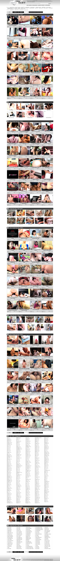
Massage (27, 502)
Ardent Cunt (47, 528)
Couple (17, 452)
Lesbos (37, 545)
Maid (26, 500)
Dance (17, 463)
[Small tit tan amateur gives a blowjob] (47, 95)
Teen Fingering (49, 7)
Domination (18, 474)
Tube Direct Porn (48, 216)
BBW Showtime (28, 538)
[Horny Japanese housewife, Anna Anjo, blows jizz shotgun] (12, 154)
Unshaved (45, 483)
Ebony (17, 478)
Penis (36, 469)
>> (42, 432)
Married (27, 501)
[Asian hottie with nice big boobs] (47, 379)
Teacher (45, 465)
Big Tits (8, 470)
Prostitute (36, 483)
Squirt (45, 451)
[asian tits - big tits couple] (24, 166)
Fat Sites (27, 545)
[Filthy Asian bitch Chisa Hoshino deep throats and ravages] (24, 130)
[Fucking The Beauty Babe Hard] (12, 355)
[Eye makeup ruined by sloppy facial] (47, 367)
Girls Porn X (47, 539)
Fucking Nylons (38, 530)
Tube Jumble (21, 216)
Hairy (26, 460)
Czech (17, 461)
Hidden (27, 464)
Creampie (17, 454)
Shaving (36, 501)
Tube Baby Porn (48, 330)
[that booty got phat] (24, 190)
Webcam (45, 491)
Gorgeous (27, 455)
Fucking (27, 443)
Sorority (45, 445)
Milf (35, 442)
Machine (27, 499)
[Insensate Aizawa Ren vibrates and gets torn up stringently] (24, 391)
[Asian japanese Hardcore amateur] (24, 154)
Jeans (26, 480)
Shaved (36, 500)
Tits (44, 473)
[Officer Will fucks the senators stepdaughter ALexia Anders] (35, 391)
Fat (16, 490)
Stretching (45, 455)
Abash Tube (9, 531)
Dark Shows (48, 514)
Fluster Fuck (39, 323)
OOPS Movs (9, 530)
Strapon (45, 454)
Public (36, 484)
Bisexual (8, 472)
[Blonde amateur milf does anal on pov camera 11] (24, 415)
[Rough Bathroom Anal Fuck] (47, 202)
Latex (26, 490)
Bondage (8, 481)
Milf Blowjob (43, 7)
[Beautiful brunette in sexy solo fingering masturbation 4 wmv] (47, 71)
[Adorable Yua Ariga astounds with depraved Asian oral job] (12, 142)
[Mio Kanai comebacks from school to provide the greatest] (47, 355)
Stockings (45, 453)
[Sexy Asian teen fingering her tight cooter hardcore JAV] (12, 391)
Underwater (46, 481)
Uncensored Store (30, 216)
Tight (45, 471)
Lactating (27, 488)
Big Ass (8, 464)
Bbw (7, 460)
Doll (16, 473)
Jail (26, 478)
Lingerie (27, 497)
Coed (17, 445)
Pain (35, 464)
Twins (45, 478)
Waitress (45, 490)
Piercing (36, 472)
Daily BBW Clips (28, 541)
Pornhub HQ (30, 224)
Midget (36, 441)
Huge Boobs (23, 7)
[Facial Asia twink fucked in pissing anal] (24, 355)
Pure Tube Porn (11, 330)
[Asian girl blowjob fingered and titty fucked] (12, 130)
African (8, 441)
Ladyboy (27, 489)
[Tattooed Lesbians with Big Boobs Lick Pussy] (24, 142)
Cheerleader (9, 502)
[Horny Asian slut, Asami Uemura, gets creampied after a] (47, 427)
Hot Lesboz (37, 536)
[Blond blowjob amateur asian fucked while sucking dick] (12, 427)
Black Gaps (30, 514)
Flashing (17, 501)
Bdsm (8, 461)
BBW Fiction (28, 536)
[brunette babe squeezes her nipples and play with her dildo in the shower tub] (24, 367)
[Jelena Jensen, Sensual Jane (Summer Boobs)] (47, 83)
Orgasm (36, 460)
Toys (45, 474)
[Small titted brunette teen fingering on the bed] (12, 237)
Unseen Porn (21, 117)
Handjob (27, 461)
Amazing (8, 443)
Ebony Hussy (28, 527)
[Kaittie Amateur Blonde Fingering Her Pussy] (24, 249)
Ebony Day (18, 545)
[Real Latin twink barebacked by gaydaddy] (35, 367)
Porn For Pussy (47, 540)
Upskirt (45, 484)
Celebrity (8, 499)
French (27, 442)
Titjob (45, 472)
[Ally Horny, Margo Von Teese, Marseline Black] (24, 202)
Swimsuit (45, 461)
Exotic (17, 483)
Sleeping (45, 442)
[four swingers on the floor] (12, 190)
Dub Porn (27, 540)
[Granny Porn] (47, 343)
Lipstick (27, 498)
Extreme (17, 484)
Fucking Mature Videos (39, 528)
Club (17, 443)
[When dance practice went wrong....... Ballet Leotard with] (35, 83)
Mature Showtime (39, 117)
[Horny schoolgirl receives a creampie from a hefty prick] (12, 343)
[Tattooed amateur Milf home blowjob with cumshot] (47, 166)
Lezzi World (37, 548)
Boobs (8, 482)
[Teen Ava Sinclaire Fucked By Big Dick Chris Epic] (47, 403)
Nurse (36, 453)
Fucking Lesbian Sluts (29, 547)
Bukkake (8, 490)
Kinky (26, 483)
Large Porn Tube (47, 546)
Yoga (45, 500)
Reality (36, 488)
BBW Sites (27, 539)
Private (36, 481)
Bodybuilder (8, 480)
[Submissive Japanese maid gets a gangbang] (47, 190)
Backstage (8, 456)
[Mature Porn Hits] (47, 130)
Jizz (26, 482)
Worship (45, 498)
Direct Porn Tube (47, 548)
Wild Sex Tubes (11, 224)
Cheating (8, 501)
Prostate (36, 482)
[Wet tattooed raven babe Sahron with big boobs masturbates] (35, 343)
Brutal (8, 489)
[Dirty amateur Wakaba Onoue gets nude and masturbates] (12, 379)
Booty (8, 483)
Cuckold (17, 455)
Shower (45, 437)
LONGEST (21, 432)
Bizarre (8, 473)
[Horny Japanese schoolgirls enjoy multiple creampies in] (35, 178)
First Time (17, 497)
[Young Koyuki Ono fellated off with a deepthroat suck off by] (24, 237)
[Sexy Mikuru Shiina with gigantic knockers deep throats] (35, 142)
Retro (36, 490)
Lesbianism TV (38, 538)
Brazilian (8, 484)
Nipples (36, 451)
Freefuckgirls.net (11, 216)
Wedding (45, 492)
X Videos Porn (47, 541)
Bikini (7, 471)
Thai (45, 469)
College (17, 446)
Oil (35, 456)
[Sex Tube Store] (11, 5)
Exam (17, 482)
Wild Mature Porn (47, 537)
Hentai (26, 463)
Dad (16, 462)
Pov (35, 478)
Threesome (46, 470)
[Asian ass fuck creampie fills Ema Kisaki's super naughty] (47, 178)
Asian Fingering (12, 7)
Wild (44, 497)
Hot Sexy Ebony (28, 530)
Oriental (36, 462)
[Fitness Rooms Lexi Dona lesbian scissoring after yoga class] (12, 403)
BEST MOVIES (29, 5)
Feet (17, 491)
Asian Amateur (23, 8)
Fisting (17, 499)
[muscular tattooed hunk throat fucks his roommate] (24, 379)
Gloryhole (27, 454)
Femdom (17, 492)
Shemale (36, 502)
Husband (27, 471)
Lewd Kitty (37, 546)
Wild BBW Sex (47, 536)
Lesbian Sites (38, 540)
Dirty (17, 470)
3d (7, 437)
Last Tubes (48, 224)
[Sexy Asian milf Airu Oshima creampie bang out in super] (24, 427)
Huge (26, 469)
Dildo (17, 469)
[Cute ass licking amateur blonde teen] (12, 166)
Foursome (27, 441)
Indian (26, 472)
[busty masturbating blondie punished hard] (35, 95)
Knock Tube (9, 528)
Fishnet (17, 498)
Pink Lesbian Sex (47, 530)
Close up (17, 441)
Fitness (17, 500)
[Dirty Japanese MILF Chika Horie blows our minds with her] (47, 249)
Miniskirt (36, 443)
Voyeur (45, 489)
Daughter (17, 464)
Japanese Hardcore (38, 7)
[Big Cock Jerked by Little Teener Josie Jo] (35, 249)
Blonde (8, 478)
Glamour (27, 452)
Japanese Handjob (17, 8)
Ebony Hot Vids (19, 548)
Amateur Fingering (17, 7)
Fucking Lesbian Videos (29, 548)
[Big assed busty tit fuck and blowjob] (35, 190)
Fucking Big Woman (29, 546)
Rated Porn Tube (20, 330)
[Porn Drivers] (47, 237)
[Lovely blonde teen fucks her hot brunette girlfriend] (12, 178)
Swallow (45, 460)
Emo (17, 479)
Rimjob (36, 493)
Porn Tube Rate (48, 323)
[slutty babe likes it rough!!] (24, 83)
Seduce (36, 499)
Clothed (17, 442)
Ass (7, 451)
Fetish (17, 493)
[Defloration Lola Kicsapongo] (35, 130)
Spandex (45, 446)
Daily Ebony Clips (39, 514)
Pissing (36, 473)
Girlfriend (27, 451)
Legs (26, 493)
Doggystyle (18, 472)
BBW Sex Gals (28, 537)
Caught (8, 498)
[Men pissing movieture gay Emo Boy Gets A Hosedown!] (12, 367)
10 (40, 432)
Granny (27, 456)
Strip (45, 456)
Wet (44, 493)
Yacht (45, 499)
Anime (8, 446)
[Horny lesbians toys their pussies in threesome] (24, 178)
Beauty (8, 463)
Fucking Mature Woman (39, 529)
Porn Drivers (9, 527)
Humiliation (27, 470)
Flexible (17, 502)
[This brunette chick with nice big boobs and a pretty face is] (35, 202)
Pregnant (36, 479)
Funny (26, 444)
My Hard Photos (48, 117)
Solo (45, 444)
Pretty (36, 480)
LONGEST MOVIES (41, 5)
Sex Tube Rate (30, 330)
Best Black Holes (20, 514)
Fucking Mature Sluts (39, 527)
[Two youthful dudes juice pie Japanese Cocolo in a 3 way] (35, 415)
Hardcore (27, 462)
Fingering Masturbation (11, 8)
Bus (7, 491)
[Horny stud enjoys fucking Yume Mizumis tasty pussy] (47, 391)
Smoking (45, 443)
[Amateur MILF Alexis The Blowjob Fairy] (12, 415)
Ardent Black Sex (11, 514)
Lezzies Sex (37, 547)
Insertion (27, 474)
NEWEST (15, 432)
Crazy (17, 453)
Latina (26, 491)
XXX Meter (46, 538)
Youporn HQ (20, 224)
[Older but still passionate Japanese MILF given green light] (35, 237)
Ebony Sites (28, 529)
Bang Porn (46, 527)
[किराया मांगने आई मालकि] (24, 343)
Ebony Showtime (28, 528)
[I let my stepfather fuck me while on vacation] (35, 379)
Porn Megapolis (47, 531)
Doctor (17, 471)
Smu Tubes (39, 330)
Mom (35, 444)
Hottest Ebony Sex (29, 531)
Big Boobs (8, 465)
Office (36, 455)
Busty (8, 492)
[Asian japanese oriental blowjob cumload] (12, 249)
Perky (36, 470)
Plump (36, 474)
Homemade (27, 465)
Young (45, 501)
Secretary (36, 498)
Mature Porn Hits (11, 117)
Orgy (35, 461)
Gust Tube (20, 323)
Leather (27, 492)
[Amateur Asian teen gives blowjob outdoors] (12, 71)
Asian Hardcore (33, 7)
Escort (17, 481)
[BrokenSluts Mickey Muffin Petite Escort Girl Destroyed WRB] (35, 71)
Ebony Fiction (19, 547)
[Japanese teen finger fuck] (47, 142)
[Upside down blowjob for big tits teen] (24, 71)
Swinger (45, 462)
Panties (36, 465)
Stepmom (45, 452)
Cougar (17, 451)
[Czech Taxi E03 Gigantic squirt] (35, 154)
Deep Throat (18, 465)
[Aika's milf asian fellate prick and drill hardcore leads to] (12, 59)
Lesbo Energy (38, 541)
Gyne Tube (30, 323)
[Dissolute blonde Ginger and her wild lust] (24, 95)
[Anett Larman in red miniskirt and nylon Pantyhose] (35, 59)
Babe (7, 454)
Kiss (26, 484)
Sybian (45, 463)
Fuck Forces (39, 216)
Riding (36, 492)
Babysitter (8, 455)
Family (17, 488)
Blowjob (8, 479)
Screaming (36, 497)
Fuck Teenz (37, 531)
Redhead (36, 489)
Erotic (17, 480)
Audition (8, 452)
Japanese (27, 479)
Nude (35, 452)
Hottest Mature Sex (38, 537)
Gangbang (27, 446)
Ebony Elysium (19, 546)
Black (7, 474)
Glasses (27, 453)
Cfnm (7, 500)
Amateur (8, 442)
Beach (8, 462)
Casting (8, 497)
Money (36, 445)
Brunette (8, 488)
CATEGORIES (47, 5)
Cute (17, 460)
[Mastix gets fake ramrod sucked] (24, 59)
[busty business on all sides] (35, 403)
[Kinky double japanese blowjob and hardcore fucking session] (35, 166)
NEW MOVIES (34, 5)
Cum (17, 456)
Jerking (27, 481)
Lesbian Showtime (38, 539)
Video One (46, 547)
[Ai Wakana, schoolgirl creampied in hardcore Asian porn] (12, 202)
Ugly (45, 479)
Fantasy (17, 489)
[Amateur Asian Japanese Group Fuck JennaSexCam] (47, 59)
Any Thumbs (9, 529)
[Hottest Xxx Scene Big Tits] (47, 154)
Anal (7, 445)
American (8, 444)
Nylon (36, 454)
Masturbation (37, 437)
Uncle (45, 480)
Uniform (45, 482)
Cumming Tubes (30, 117)
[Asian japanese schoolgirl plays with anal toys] (35, 355)
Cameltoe (8, 493)
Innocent (27, 473)
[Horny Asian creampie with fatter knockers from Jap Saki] (24, 403)
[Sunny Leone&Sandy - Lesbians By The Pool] (12, 95)
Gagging (27, 445)
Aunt (7, 453)
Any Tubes (11, 323)
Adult (39, 224)
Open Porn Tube (47, 545)
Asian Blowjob (27, 7)
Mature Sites (47, 529)
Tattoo (45, 464)
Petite (36, 471)
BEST (9, 432)
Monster (36, 446)
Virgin (45, 488)
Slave (45, 441)
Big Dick (8, 469)
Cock (17, 444)
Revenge (36, 491)
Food (26, 437)
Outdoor (36, 463)
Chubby (17, 437)
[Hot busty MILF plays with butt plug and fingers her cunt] (12, 83)
